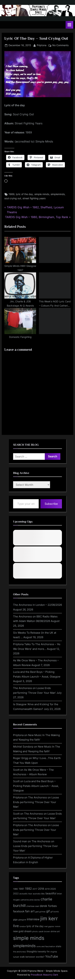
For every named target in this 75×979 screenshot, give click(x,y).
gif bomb (54, 912)
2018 (41, 888)
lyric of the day (24, 194)
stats (58, 946)
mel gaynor (49, 926)
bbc (43, 893)
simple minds (41, 194)
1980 (15, 889)
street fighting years (34, 198)
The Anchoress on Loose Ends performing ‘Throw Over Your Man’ (36, 802)
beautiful (51, 893)
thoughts (32, 951)
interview (33, 919)
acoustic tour (25, 893)
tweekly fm (44, 951)
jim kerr (49, 918)
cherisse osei (32, 906)
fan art (30, 911)
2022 (16, 893)
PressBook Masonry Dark (44, 974)
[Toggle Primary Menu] (69, 25)
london (23, 926)
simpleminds (58, 194)
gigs (15, 919)
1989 (11, 194)
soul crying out (12, 198)
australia (36, 893)
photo (35, 931)
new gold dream (22, 931)
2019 (47, 889)
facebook (18, 911)
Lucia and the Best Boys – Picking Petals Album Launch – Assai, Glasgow (36, 786)
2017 (34, 889)
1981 (21, 888)
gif (48, 911)
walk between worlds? (32, 956)
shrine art (55, 931)
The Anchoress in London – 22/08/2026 (37, 604)
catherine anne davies (30, 900)
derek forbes (48, 906)
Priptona (41, 45)
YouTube (51, 956)
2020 (53, 889)
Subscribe (51, 503)
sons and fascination (45, 946)
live (16, 926)
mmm (57, 926)
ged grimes (40, 912)
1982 (28, 888)
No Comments (60, 46)
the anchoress (19, 951)
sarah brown (44, 931)
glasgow (22, 919)
